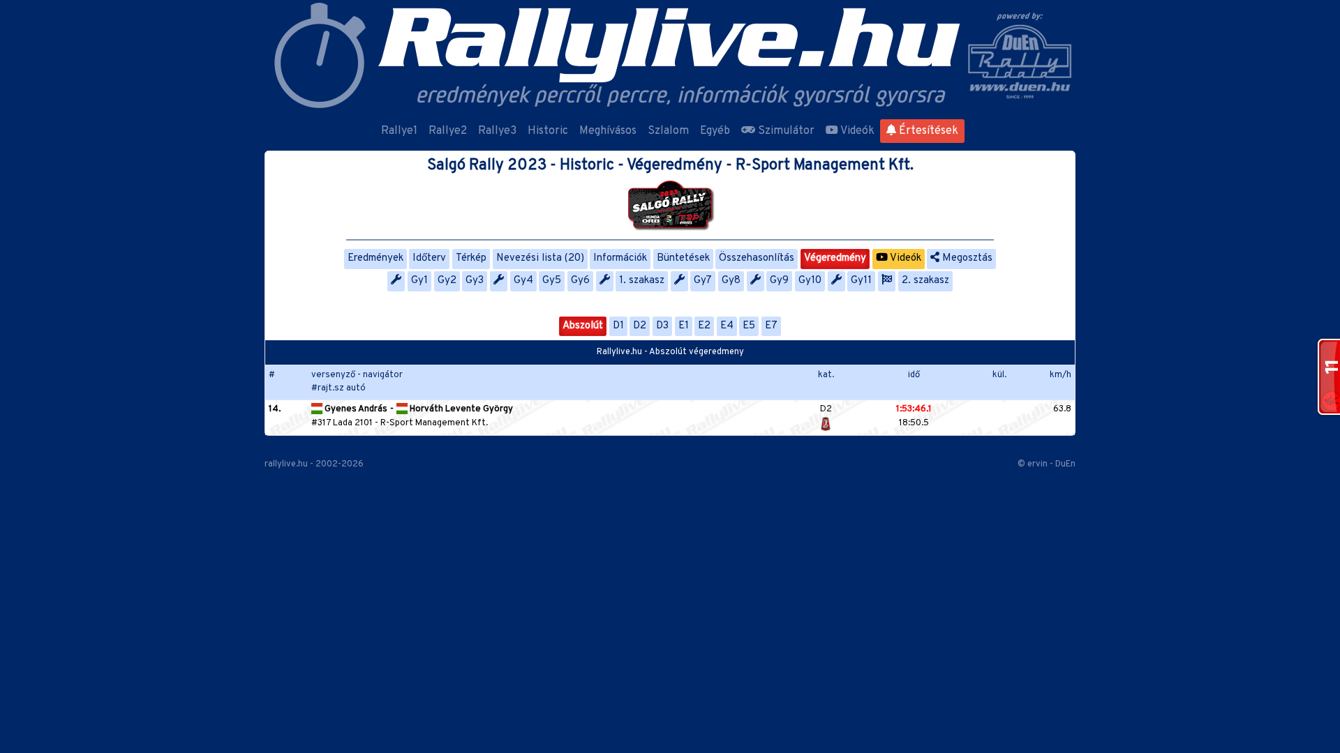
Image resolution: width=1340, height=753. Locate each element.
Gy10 (809, 280)
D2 (639, 326)
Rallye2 (448, 131)
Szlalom (668, 131)
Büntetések (683, 258)
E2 (704, 326)
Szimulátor (784, 131)
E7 (771, 326)
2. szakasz (925, 280)
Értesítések (927, 131)
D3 (662, 326)
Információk (620, 258)
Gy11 (861, 280)
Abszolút (583, 326)
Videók (856, 131)
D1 (618, 326)
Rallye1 (399, 131)
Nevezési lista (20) (540, 258)
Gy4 (523, 280)
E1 (683, 326)
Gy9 (779, 280)
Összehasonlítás (756, 258)
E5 (749, 326)
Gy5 (551, 280)
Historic (548, 131)
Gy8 (731, 280)
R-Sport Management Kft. (434, 423)
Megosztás (965, 258)
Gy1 (419, 280)
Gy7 (703, 280)
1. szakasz (641, 280)
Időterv (429, 258)
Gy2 (447, 280)
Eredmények (375, 258)
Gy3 (475, 280)
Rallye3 (497, 131)
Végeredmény (835, 258)
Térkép (471, 258)
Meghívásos (607, 131)
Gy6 (580, 280)
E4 (727, 326)
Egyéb (715, 131)
